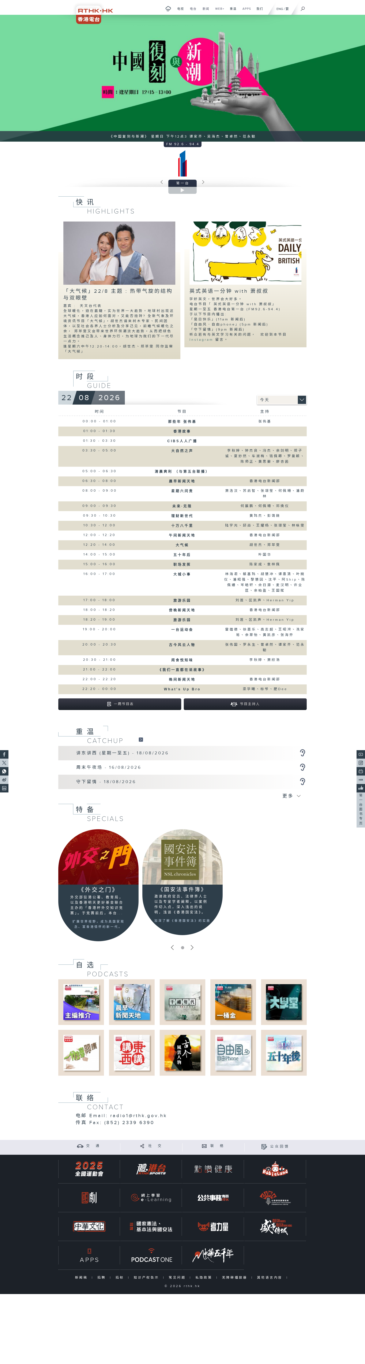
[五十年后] (284, 1053)
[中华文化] (89, 1226)
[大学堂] (284, 1002)
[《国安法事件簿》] (182, 857)
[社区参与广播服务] (275, 1198)
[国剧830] (89, 1198)
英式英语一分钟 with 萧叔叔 (229, 291)
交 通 (93, 1146)
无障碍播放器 (235, 1277)
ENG (279, 9)
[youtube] (361, 754)
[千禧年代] (182, 1002)
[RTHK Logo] (91, 12)
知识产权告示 (147, 1277)
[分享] (142, 1146)
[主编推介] (81, 1002)
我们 (258, 11)
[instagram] (361, 763)
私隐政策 (204, 1277)
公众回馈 (280, 1147)
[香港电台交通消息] (80, 1146)
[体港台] (151, 1169)
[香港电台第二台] (203, 183)
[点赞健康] (213, 1169)
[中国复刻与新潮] (182, 78)
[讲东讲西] (132, 1053)
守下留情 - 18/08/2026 (106, 781)
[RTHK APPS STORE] (89, 1255)
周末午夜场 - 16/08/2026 (109, 767)
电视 (179, 11)
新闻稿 (82, 1277)
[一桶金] (233, 1002)
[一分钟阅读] (81, 1053)
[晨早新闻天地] (132, 1002)
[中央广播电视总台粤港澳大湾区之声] (161, 183)
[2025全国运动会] (89, 1169)
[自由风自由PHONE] (233, 1053)
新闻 (204, 11)
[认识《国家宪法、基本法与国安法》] (151, 1226)
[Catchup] (141, 739)
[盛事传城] (275, 1226)
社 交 (155, 1146)
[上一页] (173, 947)
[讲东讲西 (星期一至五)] (302, 752)
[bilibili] (361, 771)
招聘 (102, 1277)
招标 (121, 1277)
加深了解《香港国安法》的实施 (182, 920)
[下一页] (192, 947)
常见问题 (178, 1277)
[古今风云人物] (182, 1053)
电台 (192, 11)
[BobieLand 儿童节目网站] (275, 1169)
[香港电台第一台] (182, 163)
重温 (232, 11)
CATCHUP (105, 741)
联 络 (217, 1146)
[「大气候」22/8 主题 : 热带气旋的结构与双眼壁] (119, 253)
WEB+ (218, 11)
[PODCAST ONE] (151, 1255)
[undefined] (168, 8)
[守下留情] (302, 781)
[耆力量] (213, 1226)
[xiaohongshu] (361, 780)
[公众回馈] (264, 1146)
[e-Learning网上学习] (151, 1198)
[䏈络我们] (204, 1146)
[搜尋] (303, 7)
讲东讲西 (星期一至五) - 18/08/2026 (122, 753)
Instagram (202, 340)
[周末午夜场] (302, 767)
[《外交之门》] (98, 856)
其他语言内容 (270, 1277)
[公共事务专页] (213, 1198)
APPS (245, 11)
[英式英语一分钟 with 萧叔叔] (245, 253)
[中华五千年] (213, 1255)
